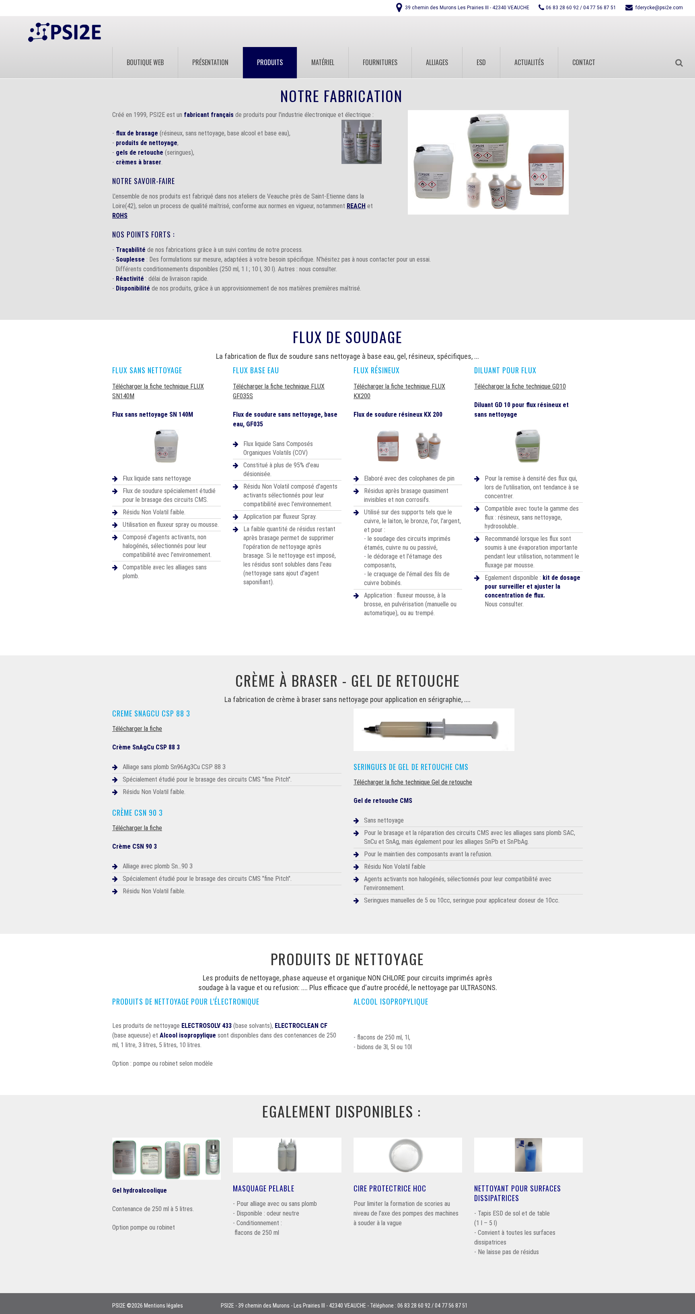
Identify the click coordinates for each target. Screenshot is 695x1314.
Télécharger (127, 386)
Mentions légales (163, 1305)
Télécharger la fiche (137, 729)
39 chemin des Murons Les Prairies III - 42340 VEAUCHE (467, 7)
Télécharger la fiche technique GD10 (520, 386)
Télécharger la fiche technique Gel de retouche (413, 782)
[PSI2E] (64, 32)
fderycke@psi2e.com (659, 7)
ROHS (119, 215)
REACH (356, 206)
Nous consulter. (504, 604)
